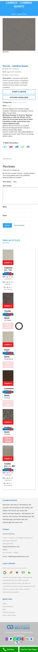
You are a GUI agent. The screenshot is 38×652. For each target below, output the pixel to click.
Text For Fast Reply (29, 649)
